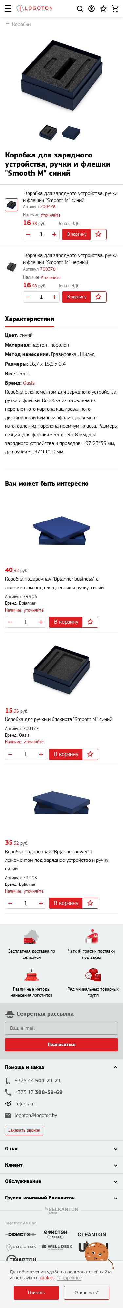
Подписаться (62, 1044)
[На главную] (34, 8)
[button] (103, 8)
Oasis (29, 383)
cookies (47, 1277)
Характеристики (29, 319)
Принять (36, 1292)
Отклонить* (87, 1292)
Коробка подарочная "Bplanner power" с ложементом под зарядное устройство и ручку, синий (57, 860)
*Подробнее (69, 1277)
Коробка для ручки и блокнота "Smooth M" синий (58, 719)
